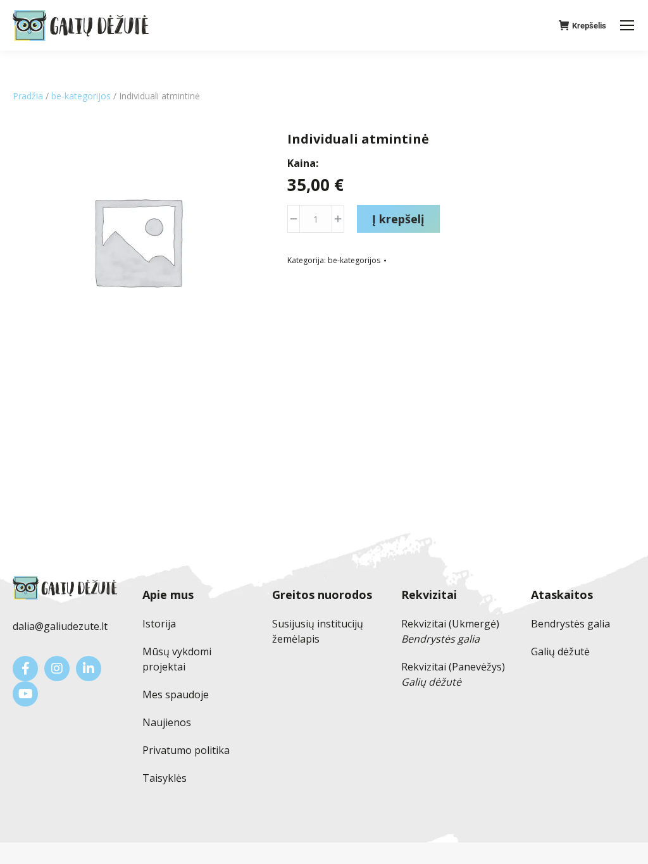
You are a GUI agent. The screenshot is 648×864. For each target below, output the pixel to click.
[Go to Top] (629, 845)
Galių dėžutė (560, 651)
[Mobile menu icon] (627, 25)
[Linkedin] (88, 668)
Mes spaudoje (175, 694)
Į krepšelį (398, 218)
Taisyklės (164, 778)
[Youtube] (25, 694)
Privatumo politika (186, 750)
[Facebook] (25, 668)
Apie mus (168, 594)
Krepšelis (589, 25)
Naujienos (166, 722)
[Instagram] (57, 668)
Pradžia (28, 96)
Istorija (159, 624)
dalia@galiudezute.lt (60, 626)
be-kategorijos (81, 96)
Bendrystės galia (570, 624)
